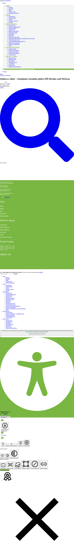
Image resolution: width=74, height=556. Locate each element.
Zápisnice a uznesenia (14, 42)
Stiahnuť (2, 87)
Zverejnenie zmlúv (13, 52)
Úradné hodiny (12, 18)
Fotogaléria (12, 61)
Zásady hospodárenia (14, 44)
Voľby (10, 45)
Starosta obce (12, 25)
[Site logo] (5, 0)
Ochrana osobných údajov (6, 237)
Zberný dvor (12, 65)
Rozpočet (11, 35)
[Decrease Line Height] (2, 438)
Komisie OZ (12, 30)
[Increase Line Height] (2, 432)
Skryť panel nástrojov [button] (5, 416)
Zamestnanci (12, 16)
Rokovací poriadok (13, 31)
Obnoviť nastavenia (5, 470)
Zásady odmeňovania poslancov (17, 41)
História (11, 7)
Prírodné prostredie (14, 13)
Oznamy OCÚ (12, 58)
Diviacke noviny (13, 62)
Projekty (11, 22)
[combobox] (37, 333)
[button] (0, 336)
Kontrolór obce (12, 28)
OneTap (5, 414)
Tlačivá (11, 19)
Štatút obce (11, 34)
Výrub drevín (12, 54)
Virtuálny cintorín (13, 20)
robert (8, 83)
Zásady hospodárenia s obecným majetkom (15, 308)
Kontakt (2, 234)
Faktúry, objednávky (14, 50)
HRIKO (41, 272)
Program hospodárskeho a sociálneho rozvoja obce (22, 38)
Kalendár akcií (12, 59)
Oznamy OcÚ (3, 232)
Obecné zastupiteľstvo (14, 27)
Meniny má (21, 69)
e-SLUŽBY (11, 63)
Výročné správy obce (14, 40)
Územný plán (12, 11)
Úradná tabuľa (12, 49)
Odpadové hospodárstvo (15, 66)
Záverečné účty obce (14, 37)
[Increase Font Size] (2, 415)
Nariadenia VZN (13, 32)
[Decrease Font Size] (2, 420)
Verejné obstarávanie (14, 53)
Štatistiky (11, 9)
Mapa (10, 10)
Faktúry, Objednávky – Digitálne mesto (15, 313)
